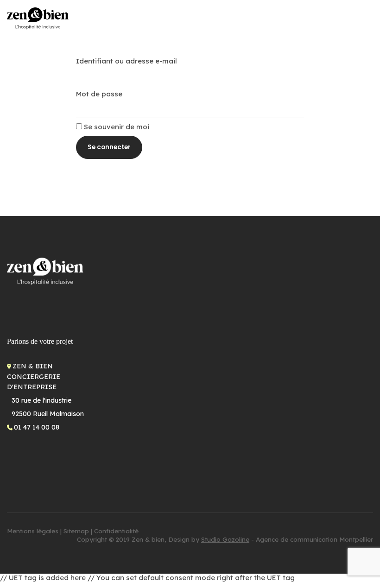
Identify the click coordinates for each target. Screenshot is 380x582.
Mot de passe (99, 93)
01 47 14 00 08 (36, 427)
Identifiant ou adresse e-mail (126, 61)
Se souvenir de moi (115, 126)
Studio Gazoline (225, 539)
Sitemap (76, 531)
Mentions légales (32, 531)
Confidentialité (116, 531)
